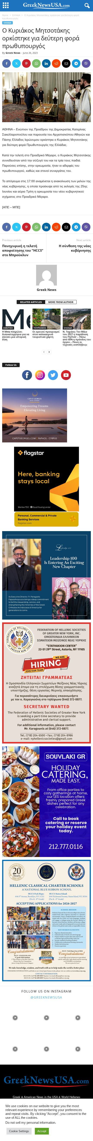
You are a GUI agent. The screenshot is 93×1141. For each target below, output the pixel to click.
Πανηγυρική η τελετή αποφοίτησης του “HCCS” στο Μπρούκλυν (22, 250)
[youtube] (66, 375)
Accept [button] (41, 1131)
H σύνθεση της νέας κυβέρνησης (75, 248)
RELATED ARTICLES (31, 302)
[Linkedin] (46, 63)
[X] (16, 63)
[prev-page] (44, 352)
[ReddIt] (56, 63)
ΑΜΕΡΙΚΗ (8, 327)
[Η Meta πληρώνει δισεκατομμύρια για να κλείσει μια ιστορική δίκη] (16, 319)
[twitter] (53, 375)
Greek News (13, 52)
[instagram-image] (15, 1017)
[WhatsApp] (36, 63)
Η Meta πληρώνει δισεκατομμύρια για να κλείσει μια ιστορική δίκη (15, 335)
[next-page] (49, 352)
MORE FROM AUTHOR (60, 302)
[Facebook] (6, 63)
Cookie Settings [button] (19, 1131)
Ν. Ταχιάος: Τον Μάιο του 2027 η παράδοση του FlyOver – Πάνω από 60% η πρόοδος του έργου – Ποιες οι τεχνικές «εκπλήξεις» (77, 338)
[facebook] (27, 375)
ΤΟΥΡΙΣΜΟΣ (40, 327)
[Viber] (86, 63)
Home (5, 15)
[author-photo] (46, 275)
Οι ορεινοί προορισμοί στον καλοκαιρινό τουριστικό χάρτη (45, 334)
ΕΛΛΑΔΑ (16, 15)
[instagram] (40, 375)
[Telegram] (76, 63)
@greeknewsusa (46, 997)
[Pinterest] (26, 63)
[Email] (66, 63)
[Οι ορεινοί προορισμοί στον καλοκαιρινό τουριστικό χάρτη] (46, 319)
